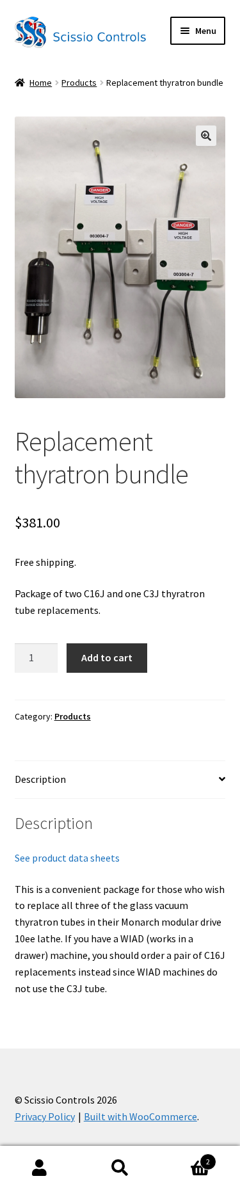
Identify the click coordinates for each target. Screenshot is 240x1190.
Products (79, 82)
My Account (40, 1168)
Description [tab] (40, 779)
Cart (185, 1157)
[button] (206, 135)
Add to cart (106, 657)
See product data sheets (67, 857)
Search (120, 1168)
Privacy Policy (45, 1116)
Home (40, 82)
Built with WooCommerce (140, 1116)
